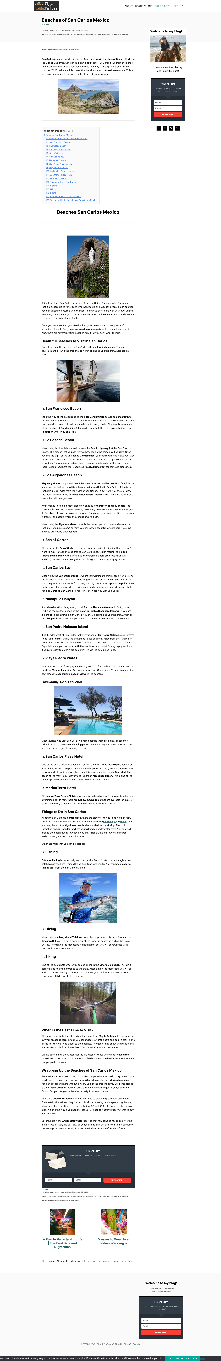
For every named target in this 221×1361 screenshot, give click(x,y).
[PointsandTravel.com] (57, 6)
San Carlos (102, 34)
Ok (169, 1358)
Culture (53, 34)
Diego (46, 24)
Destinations (61, 34)
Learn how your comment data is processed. (108, 1261)
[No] (202, 1359)
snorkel (110, 34)
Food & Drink (77, 34)
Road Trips (93, 34)
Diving (69, 34)
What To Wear (123, 34)
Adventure (45, 34)
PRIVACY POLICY (132, 1344)
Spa (115, 34)
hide (69, 131)
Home (44, 50)
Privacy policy (186, 1358)
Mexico (86, 34)
